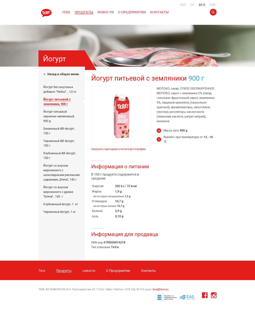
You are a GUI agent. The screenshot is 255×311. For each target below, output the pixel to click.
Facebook (205, 296)
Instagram (214, 296)
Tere (46, 12)
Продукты (84, 12)
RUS (202, 5)
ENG (213, 5)
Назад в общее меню (63, 74)
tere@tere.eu (160, 289)
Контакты (159, 12)
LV (192, 5)
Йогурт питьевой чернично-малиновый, (58, 116)
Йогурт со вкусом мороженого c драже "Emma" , (58, 191)
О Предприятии (132, 12)
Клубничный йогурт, (60, 204)
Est (183, 5)
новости (105, 12)
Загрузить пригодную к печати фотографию (118, 149)
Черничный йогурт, (59, 212)
